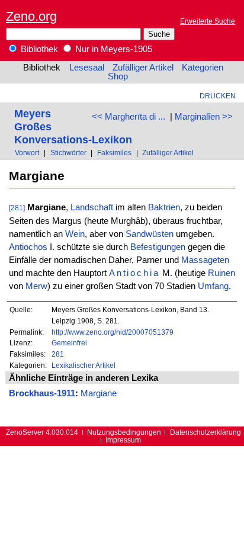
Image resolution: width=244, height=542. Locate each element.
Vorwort (27, 152)
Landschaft (91, 207)
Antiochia (134, 273)
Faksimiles (114, 152)
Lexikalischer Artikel (83, 365)
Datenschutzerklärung (205, 432)
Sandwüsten (150, 234)
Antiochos (28, 247)
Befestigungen (157, 247)
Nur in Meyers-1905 (112, 49)
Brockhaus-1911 (42, 393)
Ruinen (221, 273)
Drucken (218, 96)
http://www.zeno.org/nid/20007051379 (113, 332)
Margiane (99, 393)
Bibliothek (38, 49)
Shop (118, 76)
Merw (36, 286)
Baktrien (164, 207)
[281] (17, 207)
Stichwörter (68, 152)
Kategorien (202, 67)
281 (58, 354)
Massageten (205, 260)
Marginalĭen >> (204, 116)
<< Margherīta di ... (128, 116)
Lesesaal (86, 67)
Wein (75, 234)
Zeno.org (31, 16)
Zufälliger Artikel (143, 67)
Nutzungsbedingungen (124, 432)
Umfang (213, 286)
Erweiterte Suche (207, 21)
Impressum (123, 440)
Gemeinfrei (69, 343)
